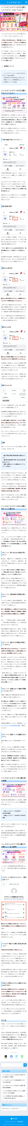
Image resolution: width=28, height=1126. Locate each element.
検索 (25, 1065)
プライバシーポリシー (10, 1121)
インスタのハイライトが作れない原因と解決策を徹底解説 (13, 1086)
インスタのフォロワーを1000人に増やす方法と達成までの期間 (13, 1076)
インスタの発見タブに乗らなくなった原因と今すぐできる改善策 (13, 1092)
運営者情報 (20, 1121)
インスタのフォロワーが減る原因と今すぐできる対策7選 (13, 1081)
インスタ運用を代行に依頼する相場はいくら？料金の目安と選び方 (13, 1097)
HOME (14, 1119)
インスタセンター (14, 2)
